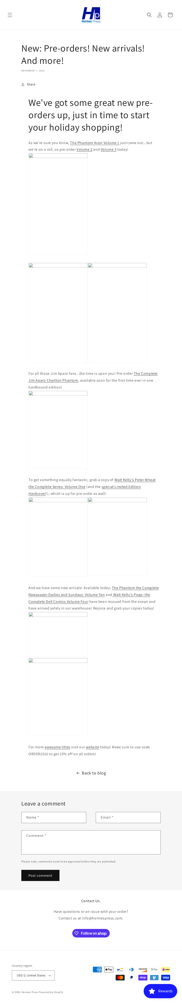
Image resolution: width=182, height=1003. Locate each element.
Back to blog (94, 773)
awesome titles (57, 747)
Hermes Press (30, 992)
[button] (10, 15)
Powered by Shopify (51, 992)
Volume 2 (84, 149)
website (92, 747)
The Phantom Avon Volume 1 (94, 142)
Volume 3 (109, 149)
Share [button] (31, 84)
